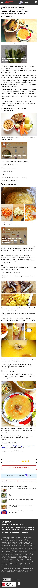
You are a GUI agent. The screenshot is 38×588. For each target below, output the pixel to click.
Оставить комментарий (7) (19, 467)
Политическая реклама (25, 527)
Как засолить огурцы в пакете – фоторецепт (20, 499)
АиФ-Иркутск (19, 43)
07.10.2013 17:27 (5, 7)
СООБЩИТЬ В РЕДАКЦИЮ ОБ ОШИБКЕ (14, 532)
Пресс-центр (6, 529)
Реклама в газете (7, 527)
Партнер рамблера (16, 579)
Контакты (5, 525)
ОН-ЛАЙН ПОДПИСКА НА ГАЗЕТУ (23, 529)
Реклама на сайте (17, 525)
